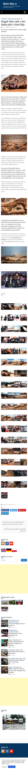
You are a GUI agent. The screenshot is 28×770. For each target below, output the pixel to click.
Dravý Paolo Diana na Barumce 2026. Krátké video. (16, 661)
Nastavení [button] (4, 766)
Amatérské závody (13, 620)
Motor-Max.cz (10, 4)
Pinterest (22, 510)
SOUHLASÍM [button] (12, 766)
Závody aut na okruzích (14, 621)
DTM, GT (10, 639)
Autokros (11, 666)
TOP (21, 18)
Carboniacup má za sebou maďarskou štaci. (15, 634)
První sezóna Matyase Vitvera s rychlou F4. (17, 624)
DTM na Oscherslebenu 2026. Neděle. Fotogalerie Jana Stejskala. (16, 643)
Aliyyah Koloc (5, 504)
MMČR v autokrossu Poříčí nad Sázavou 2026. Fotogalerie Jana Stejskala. (17, 670)
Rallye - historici (19, 658)
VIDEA (21, 649)
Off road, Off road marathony (14, 18)
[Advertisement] (14, 578)
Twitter (14, 510)
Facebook (5, 510)
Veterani (17, 649)
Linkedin (5, 513)
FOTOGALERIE (4, 18)
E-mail (3, 543)
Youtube (11, 543)
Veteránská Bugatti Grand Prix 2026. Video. (17, 652)
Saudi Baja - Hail (11, 504)
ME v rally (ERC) (12, 649)
